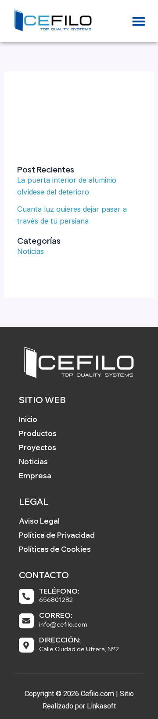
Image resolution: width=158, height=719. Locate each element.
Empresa (35, 475)
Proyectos (37, 447)
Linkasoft (101, 706)
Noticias (30, 251)
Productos (38, 433)
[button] (138, 21)
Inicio (28, 419)
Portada (43, 100)
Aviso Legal (39, 520)
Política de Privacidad (57, 534)
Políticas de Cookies (55, 549)
